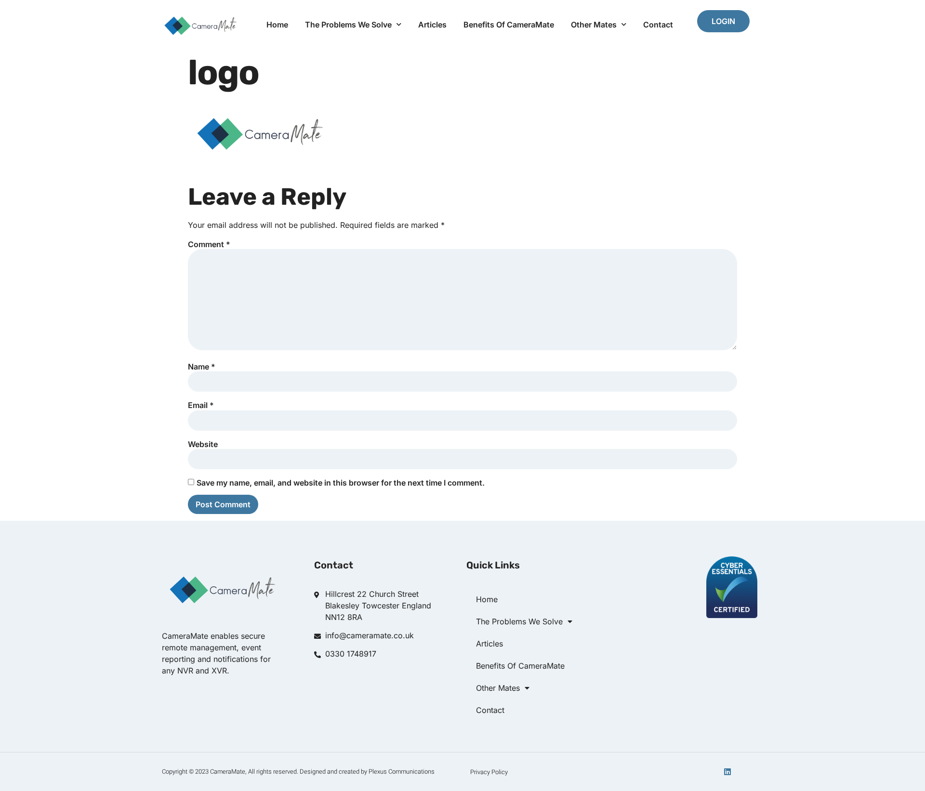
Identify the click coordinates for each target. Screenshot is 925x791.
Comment (209, 244)
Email (201, 405)
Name (201, 366)
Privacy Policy (489, 772)
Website (203, 444)
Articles (432, 24)
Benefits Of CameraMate (508, 24)
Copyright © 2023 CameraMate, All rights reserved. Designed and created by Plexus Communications (298, 771)
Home (277, 24)
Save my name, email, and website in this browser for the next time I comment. (341, 483)
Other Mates (594, 24)
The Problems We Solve (348, 24)
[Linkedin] (727, 772)
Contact (658, 24)
